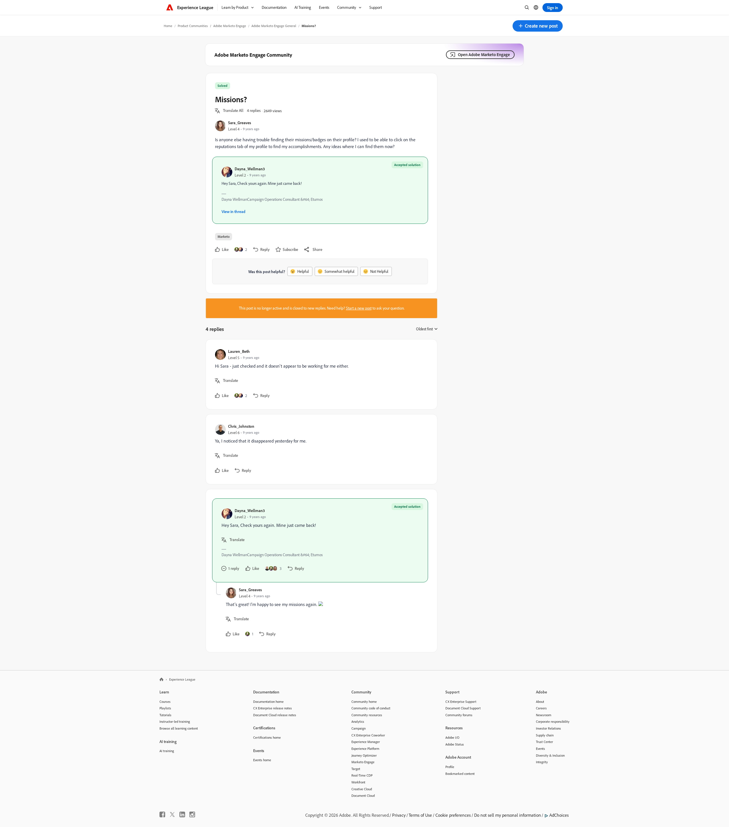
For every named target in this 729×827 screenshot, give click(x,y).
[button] (538, 26)
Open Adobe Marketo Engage (484, 54)
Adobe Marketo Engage (229, 26)
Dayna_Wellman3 (250, 168)
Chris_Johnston (241, 426)
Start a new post (359, 308)
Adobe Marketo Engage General (273, 26)
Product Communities (193, 26)
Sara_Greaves (239, 122)
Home (168, 26)
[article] (320, 374)
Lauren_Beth (239, 351)
